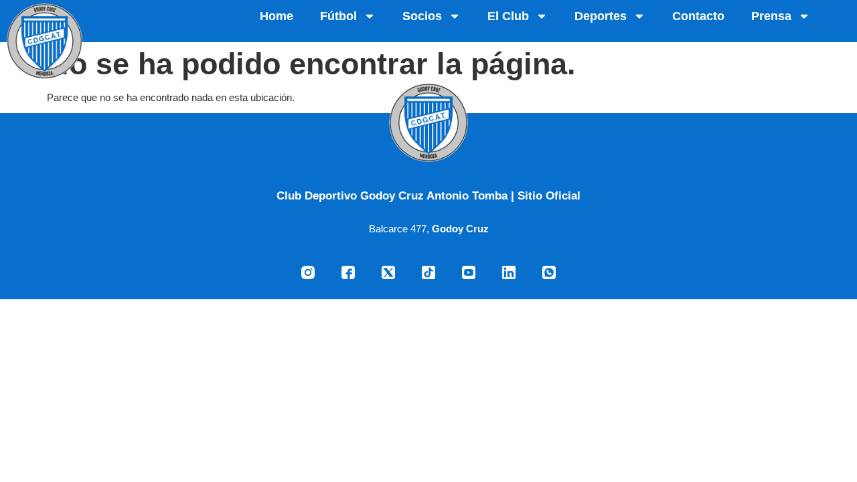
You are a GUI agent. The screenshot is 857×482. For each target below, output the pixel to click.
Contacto (698, 16)
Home (276, 16)
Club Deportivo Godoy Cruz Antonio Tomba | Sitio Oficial (428, 195)
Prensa (771, 16)
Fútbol (338, 16)
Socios (422, 16)
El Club (508, 16)
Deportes (600, 16)
